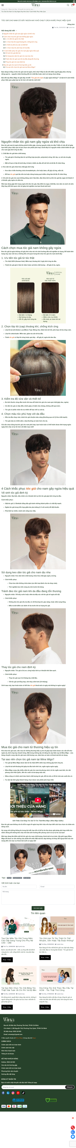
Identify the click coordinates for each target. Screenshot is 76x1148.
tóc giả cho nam (17, 878)
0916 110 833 (17, 1031)
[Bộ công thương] (17, 1100)
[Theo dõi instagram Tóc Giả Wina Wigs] (13, 1093)
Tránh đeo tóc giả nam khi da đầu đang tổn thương (22, 59)
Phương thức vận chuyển (9, 1071)
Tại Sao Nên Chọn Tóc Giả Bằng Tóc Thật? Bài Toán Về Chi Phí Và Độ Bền (18, 989)
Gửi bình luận (38, 908)
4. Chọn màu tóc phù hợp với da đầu (18, 48)
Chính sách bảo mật (7, 1047)
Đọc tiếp (7, 960)
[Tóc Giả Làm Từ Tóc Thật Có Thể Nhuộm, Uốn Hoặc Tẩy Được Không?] (57, 925)
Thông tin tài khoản (7, 1053)
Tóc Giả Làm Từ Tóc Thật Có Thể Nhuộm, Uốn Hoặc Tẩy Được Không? (56, 939)
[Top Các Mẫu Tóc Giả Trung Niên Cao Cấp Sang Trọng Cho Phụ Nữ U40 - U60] (19, 925)
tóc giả (12, 174)
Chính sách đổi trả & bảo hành (11, 1044)
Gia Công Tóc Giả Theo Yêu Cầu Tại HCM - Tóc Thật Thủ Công (56, 989)
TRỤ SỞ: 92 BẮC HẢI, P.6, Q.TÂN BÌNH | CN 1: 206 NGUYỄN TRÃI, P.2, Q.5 (37, 1)
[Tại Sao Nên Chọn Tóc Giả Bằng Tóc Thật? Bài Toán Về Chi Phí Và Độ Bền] (19, 975)
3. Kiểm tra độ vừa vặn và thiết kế (17, 45)
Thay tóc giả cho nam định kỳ (15, 62)
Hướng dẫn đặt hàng (8, 1074)
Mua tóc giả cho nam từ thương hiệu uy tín (17, 65)
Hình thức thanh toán (8, 1050)
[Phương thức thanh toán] (14, 1106)
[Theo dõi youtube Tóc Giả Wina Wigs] (18, 1093)
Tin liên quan (38, 913)
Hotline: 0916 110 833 (8, 1062)
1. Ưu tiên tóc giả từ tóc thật (15, 39)
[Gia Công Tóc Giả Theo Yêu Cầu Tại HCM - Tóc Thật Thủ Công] (57, 975)
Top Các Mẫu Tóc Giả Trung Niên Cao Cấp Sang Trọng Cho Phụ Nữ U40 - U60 (17, 940)
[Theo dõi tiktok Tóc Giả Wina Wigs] (23, 1093)
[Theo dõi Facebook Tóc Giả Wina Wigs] (3, 1093)
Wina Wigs (19, 1038)
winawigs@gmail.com (15, 1034)
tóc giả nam (27, 878)
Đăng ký (69, 1087)
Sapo (34, 1038)
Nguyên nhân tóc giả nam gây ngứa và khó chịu (19, 33)
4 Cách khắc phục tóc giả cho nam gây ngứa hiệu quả (21, 51)
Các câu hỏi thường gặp (9, 1065)
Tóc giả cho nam (37, 78)
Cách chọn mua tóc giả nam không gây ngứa (18, 36)
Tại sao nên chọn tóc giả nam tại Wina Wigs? (20, 67)
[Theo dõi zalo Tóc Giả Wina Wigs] (8, 1093)
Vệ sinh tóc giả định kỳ (13, 53)
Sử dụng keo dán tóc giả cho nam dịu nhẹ (19, 56)
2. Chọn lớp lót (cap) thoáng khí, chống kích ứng (21, 42)
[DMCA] (50, 1100)
